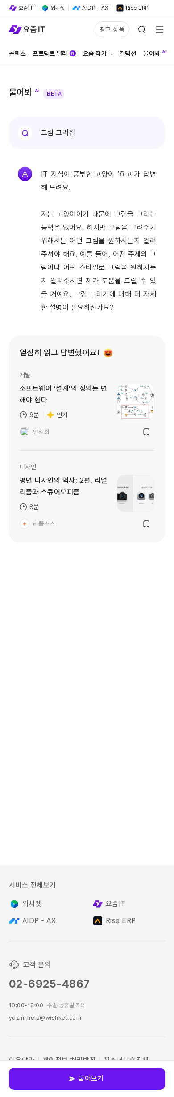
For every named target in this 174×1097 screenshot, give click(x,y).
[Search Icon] (142, 29)
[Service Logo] (27, 29)
